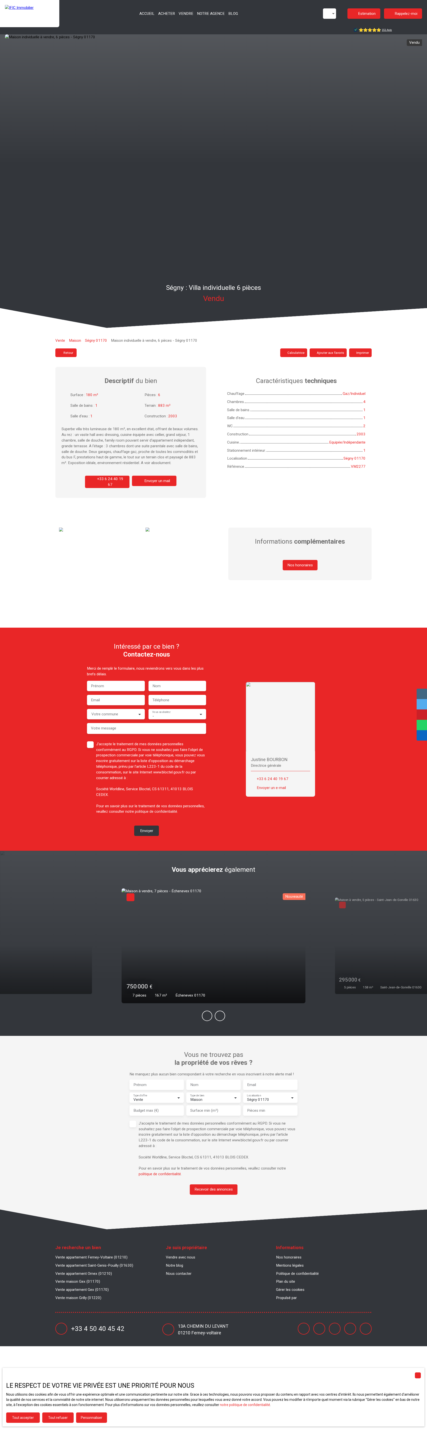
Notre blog (174, 1265)
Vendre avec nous (180, 1257)
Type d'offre (140, 1095)
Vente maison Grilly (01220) (78, 1298)
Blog (233, 13)
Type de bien (197, 1095)
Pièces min (256, 1110)
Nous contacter (179, 1273)
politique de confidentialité (156, 811)
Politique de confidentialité (297, 1273)
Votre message (103, 728)
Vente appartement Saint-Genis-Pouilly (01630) (94, 1265)
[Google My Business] (366, 1329)
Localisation (254, 1095)
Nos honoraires (288, 1257)
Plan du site (285, 1281)
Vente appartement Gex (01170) (82, 1289)
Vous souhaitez (161, 712)
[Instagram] (319, 1329)
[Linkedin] (350, 1329)
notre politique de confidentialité (245, 1405)
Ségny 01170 (96, 340)
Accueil (146, 13)
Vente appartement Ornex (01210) (83, 1273)
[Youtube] (335, 1329)
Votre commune (104, 714)
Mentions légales (290, 1265)
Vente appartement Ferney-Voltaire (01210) (91, 1257)
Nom (156, 686)
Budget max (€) (146, 1110)
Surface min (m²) (204, 1110)
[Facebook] (304, 1329)
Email (95, 700)
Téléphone (160, 700)
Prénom (97, 686)
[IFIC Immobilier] (29, 13)
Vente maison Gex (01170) (77, 1281)
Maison (75, 340)
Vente (60, 340)
